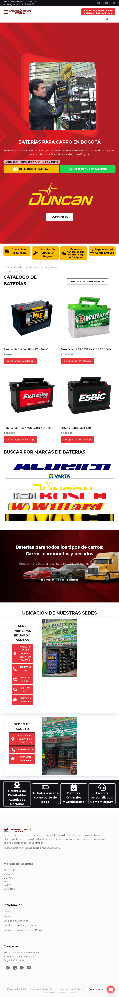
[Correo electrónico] (29, 968)
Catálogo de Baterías (16, 921)
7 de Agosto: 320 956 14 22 (19, 956)
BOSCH (8, 873)
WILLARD (9, 889)
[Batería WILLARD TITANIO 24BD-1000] (88, 316)
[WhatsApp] (114, 3)
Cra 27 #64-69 (19, 4)
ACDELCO (9, 870)
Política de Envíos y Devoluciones (23, 925)
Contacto (9, 916)
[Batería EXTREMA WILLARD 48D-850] (31, 395)
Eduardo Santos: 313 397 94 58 (21, 952)
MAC (6, 881)
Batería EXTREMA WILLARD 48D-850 (28, 427)
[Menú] (114, 19)
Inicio (7, 911)
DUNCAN (9, 877)
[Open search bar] (107, 19)
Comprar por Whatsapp (20, 361)
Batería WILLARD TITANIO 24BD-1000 (86, 349)
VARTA (7, 885)
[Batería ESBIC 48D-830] (88, 395)
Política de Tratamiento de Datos (23, 930)
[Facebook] (98, 3)
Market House (49, 989)
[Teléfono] (106, 3)
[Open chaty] (111, 989)
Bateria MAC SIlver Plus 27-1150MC (26, 349)
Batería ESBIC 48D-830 (76, 427)
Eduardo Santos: (14, 1)
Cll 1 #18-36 (30, 1)
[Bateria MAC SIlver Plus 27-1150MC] (31, 316)
